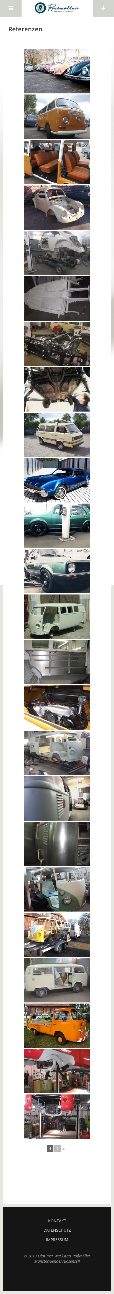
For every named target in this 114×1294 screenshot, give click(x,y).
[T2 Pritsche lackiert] (57, 1026)
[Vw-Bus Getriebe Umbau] (57, 1116)
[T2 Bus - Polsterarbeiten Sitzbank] (57, 162)
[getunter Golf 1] (57, 526)
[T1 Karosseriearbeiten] (57, 844)
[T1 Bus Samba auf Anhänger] (57, 935)
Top (57, 1277)
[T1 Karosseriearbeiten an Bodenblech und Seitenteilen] (57, 662)
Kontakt (57, 1220)
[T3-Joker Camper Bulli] (57, 435)
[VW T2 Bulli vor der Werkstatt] (57, 117)
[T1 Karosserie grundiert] (57, 616)
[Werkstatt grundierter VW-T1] (57, 798)
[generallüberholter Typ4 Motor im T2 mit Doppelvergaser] (57, 707)
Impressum (57, 1239)
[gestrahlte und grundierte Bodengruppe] (57, 298)
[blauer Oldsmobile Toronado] (57, 480)
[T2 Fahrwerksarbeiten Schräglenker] (57, 1071)
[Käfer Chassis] (57, 207)
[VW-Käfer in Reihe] (57, 71)
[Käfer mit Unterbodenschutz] (57, 389)
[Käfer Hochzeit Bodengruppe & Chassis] (57, 253)
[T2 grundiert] (57, 980)
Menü (11, 8)
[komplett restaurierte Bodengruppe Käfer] (57, 344)
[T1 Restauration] (57, 889)
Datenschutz (57, 1230)
